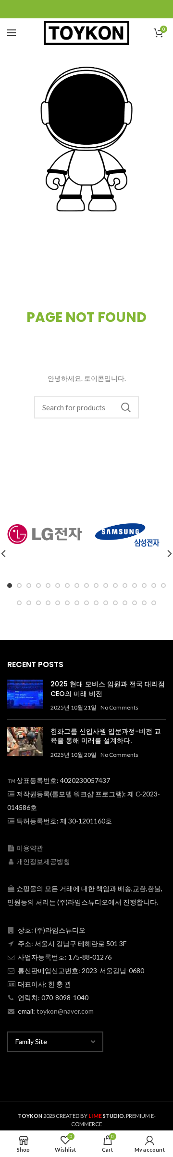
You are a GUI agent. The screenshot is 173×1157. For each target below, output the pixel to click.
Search (126, 407)
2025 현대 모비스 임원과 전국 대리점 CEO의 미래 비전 (107, 688)
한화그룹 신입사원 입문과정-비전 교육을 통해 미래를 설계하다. (105, 736)
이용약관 (29, 848)
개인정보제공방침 (43, 861)
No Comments (119, 707)
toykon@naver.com (65, 1011)
